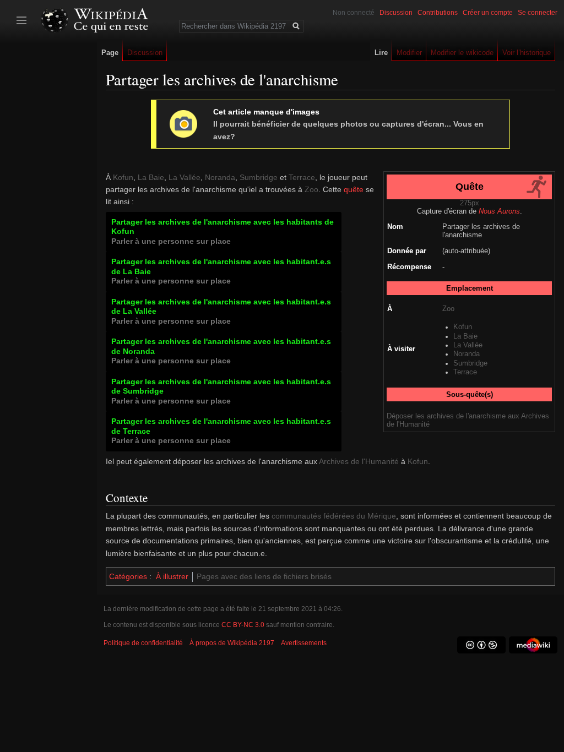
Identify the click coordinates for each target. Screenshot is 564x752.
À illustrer (172, 576)
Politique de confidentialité (143, 643)
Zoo (448, 309)
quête (354, 189)
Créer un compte (488, 13)
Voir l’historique (526, 52)
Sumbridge (470, 363)
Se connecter (537, 13)
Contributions (437, 13)
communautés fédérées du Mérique (334, 515)
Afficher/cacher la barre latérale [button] (21, 20)
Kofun (462, 327)
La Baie (465, 336)
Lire (381, 52)
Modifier (409, 52)
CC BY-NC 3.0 (242, 625)
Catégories (128, 576)
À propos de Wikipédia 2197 (231, 643)
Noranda (466, 354)
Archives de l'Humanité (359, 461)
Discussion (396, 13)
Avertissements (304, 643)
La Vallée (467, 345)
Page (109, 52)
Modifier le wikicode (462, 52)
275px (469, 203)
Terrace (465, 372)
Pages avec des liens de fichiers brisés (264, 576)
